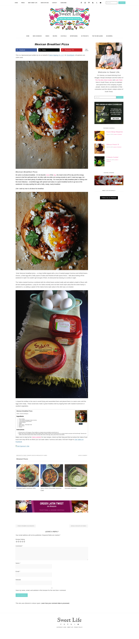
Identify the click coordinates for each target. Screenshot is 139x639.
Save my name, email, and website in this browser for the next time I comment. (41, 590)
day (55, 175)
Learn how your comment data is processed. (55, 603)
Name (18, 563)
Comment (19, 546)
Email (18, 571)
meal (47, 175)
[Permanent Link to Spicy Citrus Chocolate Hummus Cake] (52, 465)
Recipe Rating (20, 539)
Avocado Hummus (70, 488)
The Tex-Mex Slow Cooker (103, 80)
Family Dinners (27, 455)
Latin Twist (118, 80)
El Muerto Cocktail (112, 157)
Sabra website (36, 437)
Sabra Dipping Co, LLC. (56, 55)
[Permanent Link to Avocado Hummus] (76, 465)
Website (18, 580)
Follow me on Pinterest (109, 198)
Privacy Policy (78, 627)
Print (81, 423)
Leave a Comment (82, 455)
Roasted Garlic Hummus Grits (26, 488)
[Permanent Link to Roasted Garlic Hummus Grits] (27, 465)
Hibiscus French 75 (112, 144)
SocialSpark (70, 55)
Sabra (45, 455)
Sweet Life (69, 18)
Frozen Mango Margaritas (114, 132)
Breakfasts (19, 455)
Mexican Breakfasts (37, 455)
